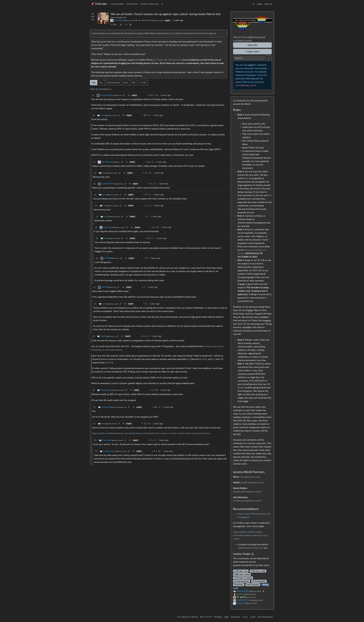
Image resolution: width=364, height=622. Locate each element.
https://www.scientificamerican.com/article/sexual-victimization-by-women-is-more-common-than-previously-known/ (151, 433)
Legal (226, 617)
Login (259, 4)
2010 (204, 359)
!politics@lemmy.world (252, 482)
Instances (235, 617)
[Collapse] (93, 95)
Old (133, 82)
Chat (143, 82)
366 (114, 25)
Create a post (252, 51)
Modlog (265, 585)
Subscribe (252, 45)
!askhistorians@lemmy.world (247, 501)
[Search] (253, 4)
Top (101, 82)
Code (252, 617)
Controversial (113, 82)
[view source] (130, 24)
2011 (109, 362)
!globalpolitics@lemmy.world (247, 492)
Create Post (132, 4)
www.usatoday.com (118, 17)
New (125, 82)
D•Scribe (101, 4)
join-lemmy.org (265, 617)
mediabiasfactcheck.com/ (250, 548)
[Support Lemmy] (162, 4)
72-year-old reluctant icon (168, 60)
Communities (117, 4)
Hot (94, 82)
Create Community (149, 4)
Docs (245, 617)
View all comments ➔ (100, 89)
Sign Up (268, 4)
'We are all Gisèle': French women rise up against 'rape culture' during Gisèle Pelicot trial (165, 14)
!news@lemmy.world (249, 477)
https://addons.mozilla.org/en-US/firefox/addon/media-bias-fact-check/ (250, 535)
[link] (121, 24)
